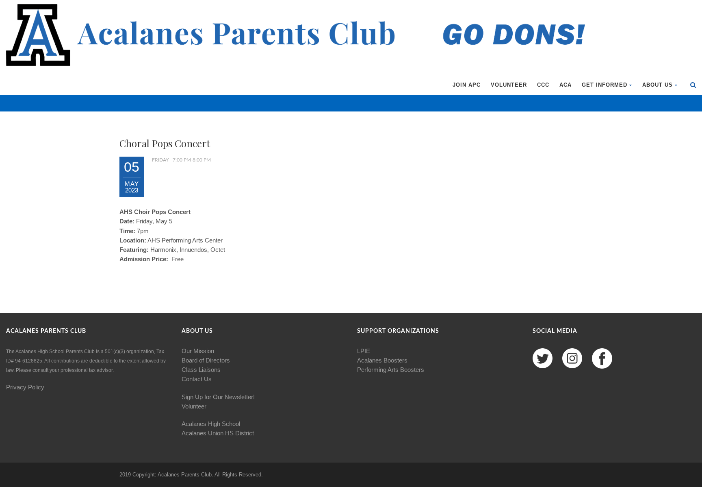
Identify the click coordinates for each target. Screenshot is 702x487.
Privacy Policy (25, 387)
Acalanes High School (211, 423)
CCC (543, 85)
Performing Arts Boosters (390, 369)
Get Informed (604, 85)
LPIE (363, 350)
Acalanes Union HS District (218, 433)
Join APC (467, 85)
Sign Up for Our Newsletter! (218, 396)
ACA (565, 85)
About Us (657, 85)
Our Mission (198, 350)
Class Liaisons (201, 369)
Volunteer (509, 85)
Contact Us (197, 379)
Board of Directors (206, 360)
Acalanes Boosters (382, 360)
